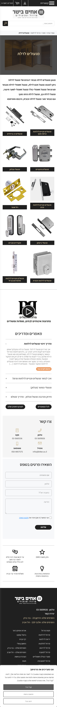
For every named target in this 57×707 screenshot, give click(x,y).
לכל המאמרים (43, 406)
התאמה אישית (28, 694)
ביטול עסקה (21, 635)
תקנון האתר (23, 517)
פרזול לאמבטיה (44, 661)
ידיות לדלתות (44, 639)
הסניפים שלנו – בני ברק (16, 648)
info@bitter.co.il (40, 452)
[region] (28, 686)
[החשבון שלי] (25, 3)
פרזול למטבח (44, 652)
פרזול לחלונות (44, 643)
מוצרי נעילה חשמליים (41, 656)
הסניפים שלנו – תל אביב (16, 652)
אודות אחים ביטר (19, 630)
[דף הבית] (28, 13)
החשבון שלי (21, 643)
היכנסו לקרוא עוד (43, 369)
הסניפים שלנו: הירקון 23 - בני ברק (38, 617)
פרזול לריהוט (45, 648)
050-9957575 (17, 452)
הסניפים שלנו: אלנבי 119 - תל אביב (38, 622)
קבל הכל (28, 687)
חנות (43, 33)
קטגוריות (44, 3)
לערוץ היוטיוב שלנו (15, 406)
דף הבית (22, 639)
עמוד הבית (50, 33)
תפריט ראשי (8, 3)
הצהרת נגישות (20, 656)
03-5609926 (40, 438)
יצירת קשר (49, 613)
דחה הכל (28, 701)
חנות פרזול (45, 630)
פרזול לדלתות (36, 33)
